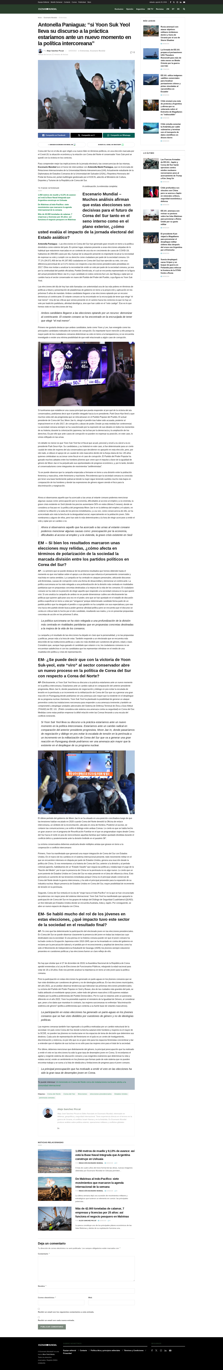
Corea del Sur (69, 1094)
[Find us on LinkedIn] (180, 2)
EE (178, 9)
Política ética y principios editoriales (105, 1350)
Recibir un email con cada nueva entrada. (56, 1320)
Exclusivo (119, 9)
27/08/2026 (165, 69)
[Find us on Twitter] (174, 2)
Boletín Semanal (56, 2)
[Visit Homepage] (47, 9)
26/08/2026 (165, 141)
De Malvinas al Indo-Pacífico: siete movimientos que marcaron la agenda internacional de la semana (55, 207)
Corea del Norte (54, 1094)
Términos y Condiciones (134, 1350)
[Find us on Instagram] (177, 2)
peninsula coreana (47, 1098)
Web (90, 1297)
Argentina (140, 9)
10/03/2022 (72, 51)
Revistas (160, 9)
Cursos (74, 2)
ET (173, 9)
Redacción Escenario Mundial (91, 1163)
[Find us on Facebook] (170, 2)
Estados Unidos (121, 1094)
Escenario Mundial (50, 18)
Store (89, 2)
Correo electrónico (47, 1297)
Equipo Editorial (43, 2)
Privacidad (67, 1353)
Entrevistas (63, 18)
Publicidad (82, 2)
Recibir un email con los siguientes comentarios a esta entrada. (66, 1312)
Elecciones (82, 1094)
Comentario (44, 1253)
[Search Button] (184, 9)
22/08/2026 (109, 1191)
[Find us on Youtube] (184, 2)
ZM (167, 9)
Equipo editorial (69, 1350)
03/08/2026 (102, 1220)
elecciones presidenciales (101, 1094)
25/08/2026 (165, 118)
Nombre (42, 1286)
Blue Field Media (49, 1354)
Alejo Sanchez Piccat (55, 51)
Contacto (67, 2)
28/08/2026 (109, 1163)
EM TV (150, 9)
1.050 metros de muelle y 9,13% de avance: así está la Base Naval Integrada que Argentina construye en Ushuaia (57, 197)
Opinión (129, 9)
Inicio (40, 18)
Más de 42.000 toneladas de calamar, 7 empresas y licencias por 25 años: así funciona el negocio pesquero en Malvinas (57, 217)
